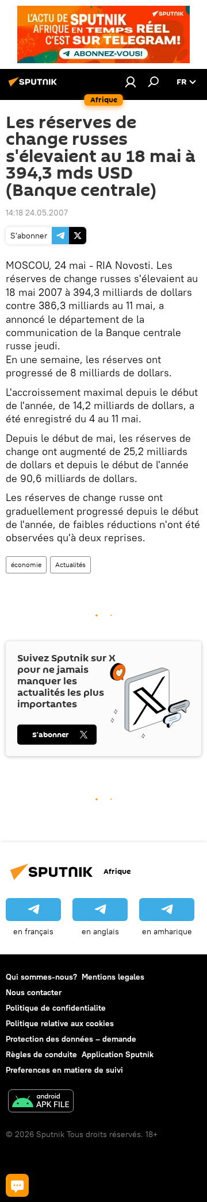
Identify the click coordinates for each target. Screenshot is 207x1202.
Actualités (70, 564)
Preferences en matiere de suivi (64, 1070)
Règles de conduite (41, 1054)
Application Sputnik (118, 1054)
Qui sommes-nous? (41, 977)
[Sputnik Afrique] (34, 86)
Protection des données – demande (71, 1039)
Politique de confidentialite (56, 1008)
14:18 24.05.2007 (37, 212)
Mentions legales (113, 977)
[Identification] (130, 81)
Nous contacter (34, 992)
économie (26, 564)
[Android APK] (41, 1102)
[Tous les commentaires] (17, 1185)
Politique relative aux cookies (60, 1023)
